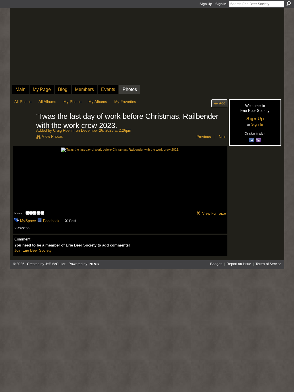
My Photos (72, 102)
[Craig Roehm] (23, 128)
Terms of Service (268, 264)
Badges (216, 264)
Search (288, 3)
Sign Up (206, 4)
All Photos (23, 102)
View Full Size (214, 213)
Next (223, 137)
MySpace (28, 221)
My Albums (97, 102)
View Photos (52, 136)
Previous (203, 137)
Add (222, 103)
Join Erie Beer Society (33, 250)
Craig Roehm (64, 130)
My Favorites (125, 102)
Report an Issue (239, 264)
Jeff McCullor (55, 264)
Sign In (220, 4)
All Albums (47, 102)
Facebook (51, 221)
